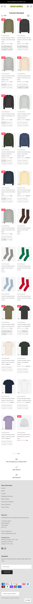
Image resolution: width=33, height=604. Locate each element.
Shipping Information (7, 496)
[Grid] (28, 16)
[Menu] (2, 6)
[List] (31, 16)
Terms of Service (5, 504)
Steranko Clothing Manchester (12, 598)
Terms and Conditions (7, 501)
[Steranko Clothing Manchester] (16, 6)
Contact (3, 493)
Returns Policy (5, 499)
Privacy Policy (5, 507)
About (3, 491)
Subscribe (7, 572)
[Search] (5, 6)
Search (3, 488)
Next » (18, 453)
